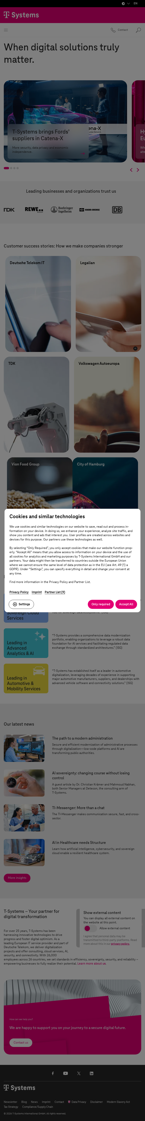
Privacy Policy (19, 592)
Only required (101, 604)
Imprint (37, 592)
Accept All (126, 604)
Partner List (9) (55, 592)
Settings (24, 604)
